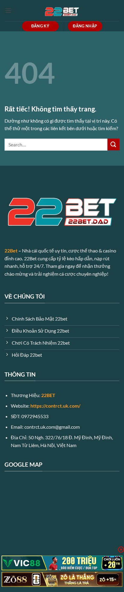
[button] (8, 10)
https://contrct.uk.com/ (55, 406)
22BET (48, 395)
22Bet (11, 250)
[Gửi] (113, 144)
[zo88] (62, 579)
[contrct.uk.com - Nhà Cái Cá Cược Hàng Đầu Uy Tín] (62, 10)
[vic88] (62, 563)
